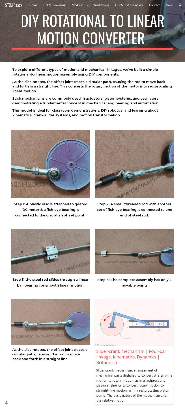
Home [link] (33, 5)
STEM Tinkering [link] (55, 5)
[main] (92, 30)
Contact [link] (154, 5)
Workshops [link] (101, 5)
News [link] (169, 5)
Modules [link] (77, 5)
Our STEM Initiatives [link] (129, 5)
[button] (180, 5)
